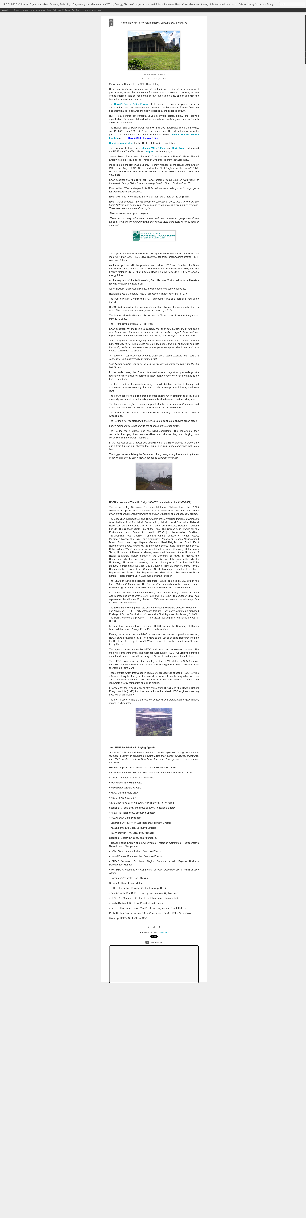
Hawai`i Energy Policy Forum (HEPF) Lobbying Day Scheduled (154, 22)
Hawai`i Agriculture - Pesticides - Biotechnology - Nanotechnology (71, 10)
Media (100, 10)
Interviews (24, 10)
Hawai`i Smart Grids (37, 10)
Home (16, 10)
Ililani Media (164, 932)
